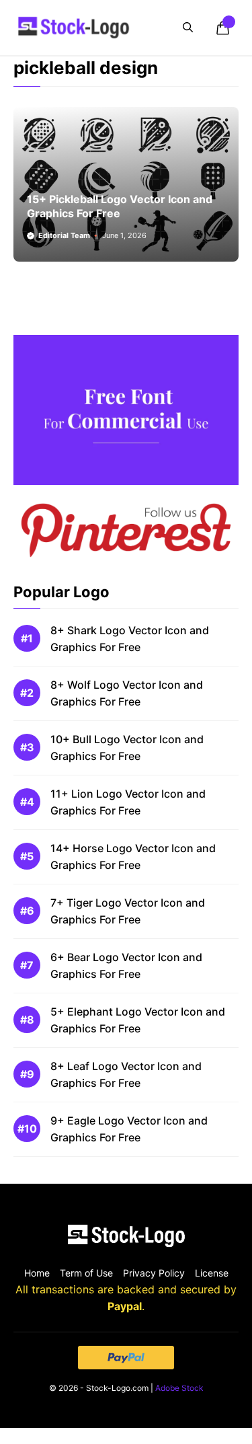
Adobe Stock (179, 1388)
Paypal (125, 1306)
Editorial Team (64, 235)
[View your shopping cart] (222, 27)
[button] (187, 27)
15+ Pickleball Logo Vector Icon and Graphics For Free (119, 206)
